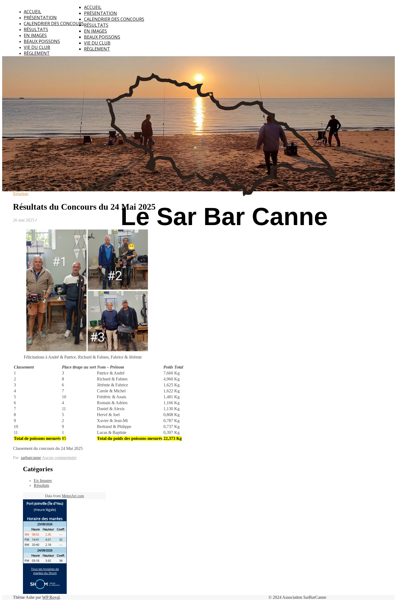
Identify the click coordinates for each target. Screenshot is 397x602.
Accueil (32, 12)
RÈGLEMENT (37, 53)
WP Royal (51, 597)
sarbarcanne (31, 457)
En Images (35, 35)
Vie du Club (37, 47)
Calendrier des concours (54, 23)
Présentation (40, 18)
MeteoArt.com (73, 496)
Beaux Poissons (42, 41)
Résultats (36, 29)
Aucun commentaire (59, 457)
